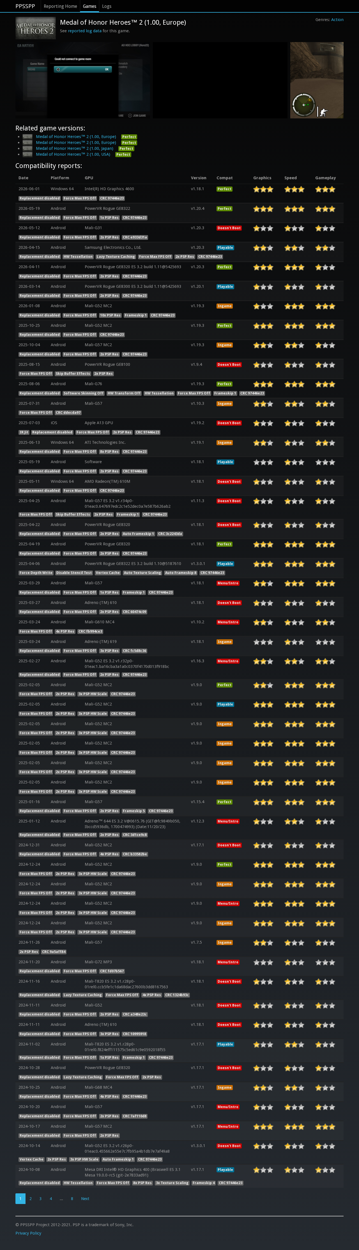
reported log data (85, 30)
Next (85, 1198)
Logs (106, 6)
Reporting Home (60, 6)
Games (89, 6)
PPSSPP (25, 6)
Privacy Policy (28, 1233)
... (61, 1198)
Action (337, 19)
